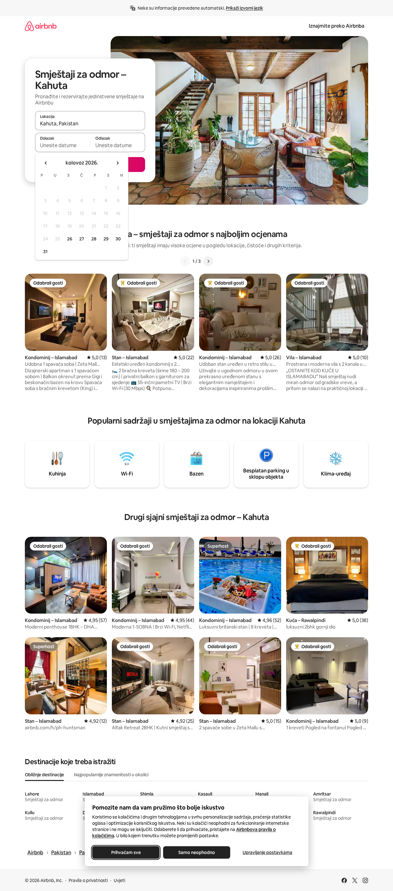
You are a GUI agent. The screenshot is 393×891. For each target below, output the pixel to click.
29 (105, 239)
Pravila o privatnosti (88, 880)
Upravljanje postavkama (267, 852)
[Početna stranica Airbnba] (41, 26)
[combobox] (90, 123)
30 (118, 239)
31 (45, 251)
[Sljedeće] (208, 261)
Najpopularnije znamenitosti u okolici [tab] (111, 774)
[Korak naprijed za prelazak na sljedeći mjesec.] (117, 163)
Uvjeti (119, 880)
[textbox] (62, 145)
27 (81, 239)
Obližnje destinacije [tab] (44, 774)
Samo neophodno (196, 852)
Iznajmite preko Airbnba (336, 26)
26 (69, 239)
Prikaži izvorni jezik (244, 8)
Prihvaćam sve (125, 852)
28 (93, 239)
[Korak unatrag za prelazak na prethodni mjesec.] (46, 163)
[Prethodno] (185, 261)
